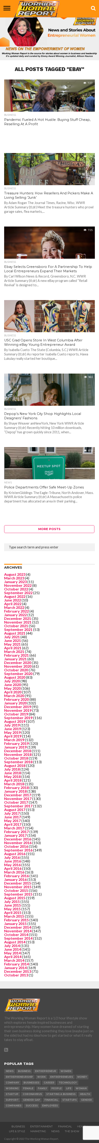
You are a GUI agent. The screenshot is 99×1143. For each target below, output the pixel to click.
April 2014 (12, 956)
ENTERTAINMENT (41, 1126)
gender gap (31, 1099)
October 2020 (16, 670)
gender (86, 1099)
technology (68, 1082)
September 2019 (18, 717)
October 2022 (16, 589)
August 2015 (14, 898)
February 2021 (16, 655)
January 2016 (15, 879)
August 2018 (14, 765)
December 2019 (17, 706)
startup (12, 1094)
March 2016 (14, 872)
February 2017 (16, 831)
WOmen (66, 1071)
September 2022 (18, 592)
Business (18, 1126)
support (12, 1099)
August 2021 (14, 633)
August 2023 (14, 574)
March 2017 (14, 828)
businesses (31, 1082)
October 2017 (16, 802)
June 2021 (12, 640)
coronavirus (32, 1094)
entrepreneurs (61, 1076)
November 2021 (18, 622)
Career (49, 1082)
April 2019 (12, 736)
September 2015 (18, 894)
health (85, 1094)
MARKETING (38, 1131)
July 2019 (12, 725)
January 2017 (15, 835)
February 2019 (16, 743)
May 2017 (12, 820)
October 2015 (16, 890)
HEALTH (82, 1126)
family (42, 1088)
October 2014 (16, 934)
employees (50, 1105)
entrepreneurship (19, 1076)
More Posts (49, 529)
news (10, 1071)
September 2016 (18, 850)
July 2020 (12, 681)
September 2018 (18, 762)
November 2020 (18, 666)
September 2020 (18, 673)
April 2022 (12, 603)
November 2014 (18, 931)
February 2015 (16, 920)
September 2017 (18, 806)
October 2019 (16, 714)
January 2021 (15, 659)
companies (13, 1105)
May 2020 (12, 688)
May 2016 (12, 864)
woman (81, 1088)
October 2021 (16, 626)
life (68, 1088)
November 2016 (18, 842)
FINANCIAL (65, 1126)
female (28, 1088)
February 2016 (16, 876)
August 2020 (14, 677)
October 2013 (16, 975)
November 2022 (18, 585)
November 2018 (18, 754)
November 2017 (18, 798)
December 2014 (17, 927)
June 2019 (12, 728)
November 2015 (18, 887)
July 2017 (12, 813)
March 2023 (14, 578)
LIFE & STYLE (17, 1131)
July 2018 (12, 769)
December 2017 (17, 795)
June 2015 (12, 905)
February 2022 (16, 611)
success (32, 1105)
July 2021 (12, 637)
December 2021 (17, 618)
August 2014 (14, 942)
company (12, 1082)
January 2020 (15, 703)
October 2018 (16, 758)
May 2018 (12, 776)
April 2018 (12, 780)
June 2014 (12, 949)
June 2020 (12, 684)
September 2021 (18, 629)
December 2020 (17, 662)
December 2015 (17, 883)
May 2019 (12, 732)
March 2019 (14, 739)
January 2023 (15, 581)
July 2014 (12, 945)
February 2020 (16, 699)
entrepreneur (45, 1071)
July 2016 (12, 857)
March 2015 (14, 916)
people (56, 1088)
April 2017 (12, 824)
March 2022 (14, 607)
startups (69, 1099)
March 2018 (14, 784)
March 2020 (14, 695)
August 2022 (14, 596)
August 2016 (14, 853)
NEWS (55, 1131)
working (12, 1088)
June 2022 (12, 600)
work (41, 1076)
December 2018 (17, 751)
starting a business (61, 1094)
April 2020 (12, 692)
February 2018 (16, 787)
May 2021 (12, 644)
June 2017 (12, 817)
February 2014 (16, 964)
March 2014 (14, 960)
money (82, 1076)
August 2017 (14, 809)
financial (51, 1099)
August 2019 (14, 721)
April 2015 (12, 912)
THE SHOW (72, 1131)
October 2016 (16, 846)
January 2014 (15, 967)
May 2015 (12, 909)
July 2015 (12, 901)
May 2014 (12, 953)
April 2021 (12, 648)
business (24, 1071)
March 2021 (14, 651)
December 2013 (17, 971)
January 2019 (15, 747)
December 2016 (17, 839)
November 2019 (18, 710)
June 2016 (12, 861)
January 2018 (15, 791)
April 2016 (12, 868)
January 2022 (15, 615)
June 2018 (12, 773)
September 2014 (18, 938)
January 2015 (15, 923)
